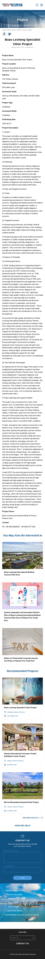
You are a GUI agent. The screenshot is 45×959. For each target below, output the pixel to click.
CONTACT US (22, 944)
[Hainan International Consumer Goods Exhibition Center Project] (22, 737)
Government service (16, 899)
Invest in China (6, 30)
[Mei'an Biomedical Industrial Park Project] (22, 785)
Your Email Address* (9, 866)
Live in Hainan (13, 907)
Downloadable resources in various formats (22, 915)
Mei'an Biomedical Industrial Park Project (21, 802)
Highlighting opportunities (15, 890)
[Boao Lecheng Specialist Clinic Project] (22, 691)
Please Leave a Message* (11, 851)
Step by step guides (14, 894)
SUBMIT (22, 878)
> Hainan (13, 30)
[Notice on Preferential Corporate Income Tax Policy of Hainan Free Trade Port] (22, 641)
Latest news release (15, 911)
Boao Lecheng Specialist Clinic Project (20, 708)
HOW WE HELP (22, 825)
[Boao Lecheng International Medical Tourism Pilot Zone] (22, 555)
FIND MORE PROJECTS (31, 818)
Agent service (13, 903)
